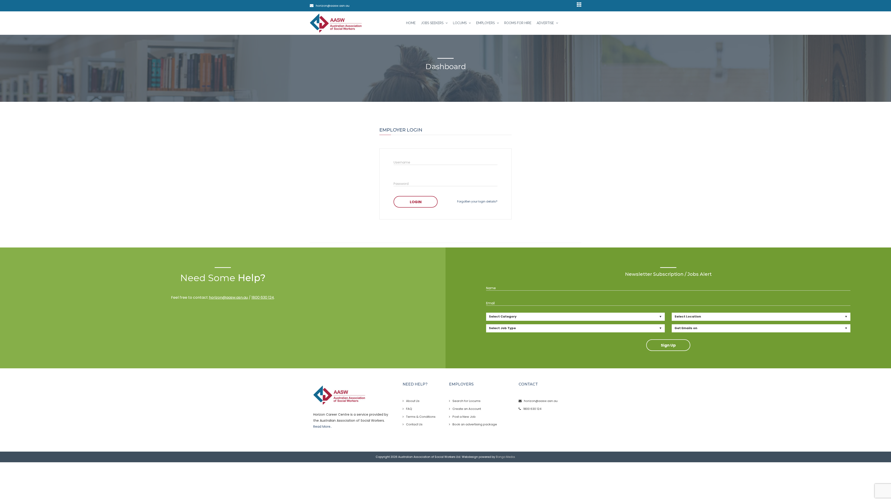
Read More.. (322, 426)
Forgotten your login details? (477, 201)
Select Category (503, 316)
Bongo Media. (506, 457)
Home (411, 23)
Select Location (688, 316)
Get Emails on (686, 328)
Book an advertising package (474, 424)
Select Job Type (502, 328)
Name (491, 288)
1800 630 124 (263, 297)
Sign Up (668, 345)
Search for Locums (466, 401)
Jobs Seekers (432, 23)
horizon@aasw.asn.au (332, 5)
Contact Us (414, 424)
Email (490, 303)
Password (401, 183)
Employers (486, 23)
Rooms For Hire (517, 23)
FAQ (409, 409)
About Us (413, 401)
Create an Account (466, 409)
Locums (460, 23)
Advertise (546, 23)
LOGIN (416, 202)
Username (402, 162)
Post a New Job (464, 416)
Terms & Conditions (421, 416)
